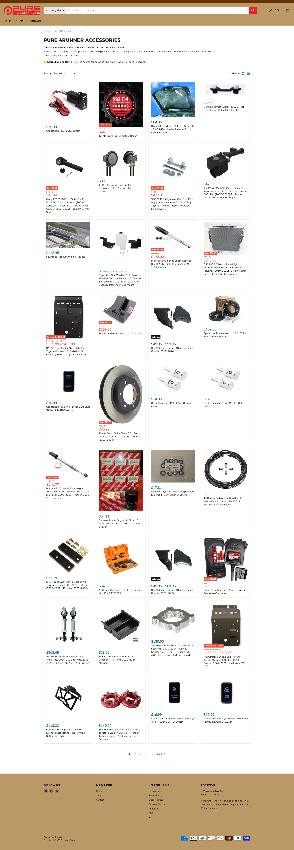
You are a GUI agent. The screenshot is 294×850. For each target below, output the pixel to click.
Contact (35, 21)
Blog (151, 817)
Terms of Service (157, 804)
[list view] (248, 73)
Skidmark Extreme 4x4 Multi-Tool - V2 (120, 333)
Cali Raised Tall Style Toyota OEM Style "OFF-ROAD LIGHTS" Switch (173, 720)
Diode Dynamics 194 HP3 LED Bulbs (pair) (224, 404)
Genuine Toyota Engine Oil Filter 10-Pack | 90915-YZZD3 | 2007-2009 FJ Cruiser (119, 524)
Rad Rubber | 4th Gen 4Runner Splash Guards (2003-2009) (172, 591)
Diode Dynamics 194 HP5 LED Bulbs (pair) (171, 404)
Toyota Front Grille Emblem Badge (118, 136)
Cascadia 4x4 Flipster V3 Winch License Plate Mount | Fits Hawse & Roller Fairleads (65, 733)
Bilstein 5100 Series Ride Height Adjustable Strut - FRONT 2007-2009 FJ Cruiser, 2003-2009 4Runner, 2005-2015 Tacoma (68, 493)
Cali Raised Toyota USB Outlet (63, 131)
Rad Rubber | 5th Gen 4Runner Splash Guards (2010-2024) (172, 349)
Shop (20, 21)
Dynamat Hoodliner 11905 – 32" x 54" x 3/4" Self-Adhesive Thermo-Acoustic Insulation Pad (172, 129)
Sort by (47, 73)
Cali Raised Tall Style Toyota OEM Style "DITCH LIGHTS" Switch (68, 408)
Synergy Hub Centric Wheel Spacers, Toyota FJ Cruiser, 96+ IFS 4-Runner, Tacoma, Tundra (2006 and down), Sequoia (119, 734)
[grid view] (244, 73)
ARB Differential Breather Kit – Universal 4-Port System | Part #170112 (116, 188)
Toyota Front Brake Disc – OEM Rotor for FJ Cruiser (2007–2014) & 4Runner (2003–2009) (120, 437)
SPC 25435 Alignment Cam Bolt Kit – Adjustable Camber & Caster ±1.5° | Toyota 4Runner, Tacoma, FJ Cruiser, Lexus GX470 (172, 204)
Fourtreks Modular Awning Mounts (65, 256)
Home (7, 21)
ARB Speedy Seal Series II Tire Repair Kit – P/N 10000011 (120, 591)
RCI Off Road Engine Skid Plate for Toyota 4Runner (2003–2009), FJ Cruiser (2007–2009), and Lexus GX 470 (224, 661)
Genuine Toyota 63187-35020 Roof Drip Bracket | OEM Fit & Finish (224, 108)
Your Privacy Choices (53, 837)
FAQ (151, 813)
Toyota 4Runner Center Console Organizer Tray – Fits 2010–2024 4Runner (117, 660)
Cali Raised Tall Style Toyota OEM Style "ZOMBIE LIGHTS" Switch (226, 720)
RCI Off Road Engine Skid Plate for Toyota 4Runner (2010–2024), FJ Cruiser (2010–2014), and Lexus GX (66, 351)
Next (160, 754)
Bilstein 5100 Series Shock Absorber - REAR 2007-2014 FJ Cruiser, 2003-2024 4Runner (172, 264)
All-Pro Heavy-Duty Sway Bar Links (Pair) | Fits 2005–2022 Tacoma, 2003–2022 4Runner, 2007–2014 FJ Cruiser (68, 660)
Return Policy (155, 795)
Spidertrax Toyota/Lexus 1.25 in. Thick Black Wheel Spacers (225, 335)
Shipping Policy (156, 799)
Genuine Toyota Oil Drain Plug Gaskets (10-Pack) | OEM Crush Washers (172, 493)
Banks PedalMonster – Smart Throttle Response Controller (225, 591)
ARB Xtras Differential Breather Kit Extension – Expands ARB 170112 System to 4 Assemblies (223, 501)
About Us (153, 808)
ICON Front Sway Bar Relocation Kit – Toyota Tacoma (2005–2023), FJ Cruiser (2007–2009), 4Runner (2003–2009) (68, 585)
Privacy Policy (156, 790)
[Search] (253, 10)
